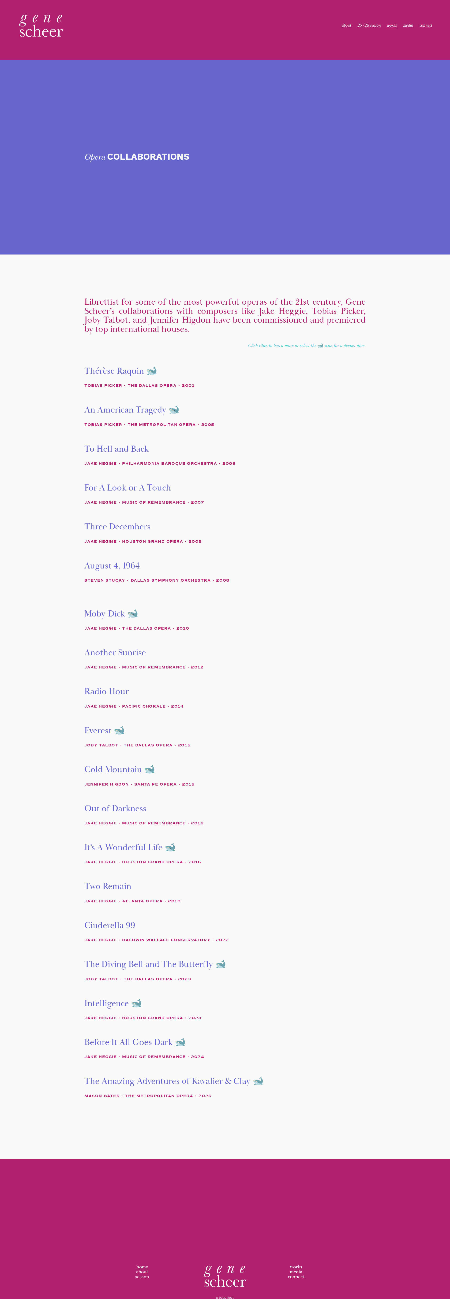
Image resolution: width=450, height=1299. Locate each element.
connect (296, 1276)
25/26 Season (369, 25)
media (296, 1271)
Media (408, 25)
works (296, 1267)
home (142, 1267)
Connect (425, 25)
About (346, 25)
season (142, 1276)
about (142, 1271)
